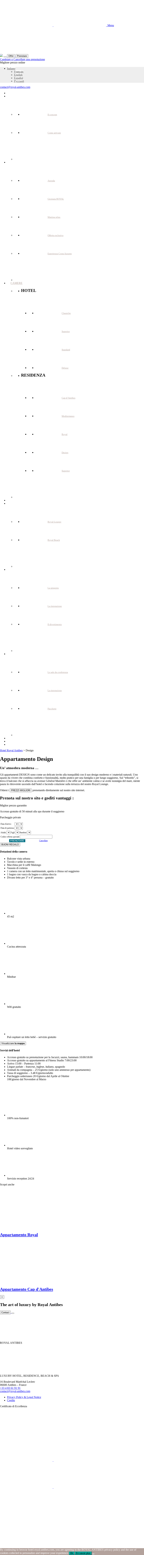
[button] (11, 68)
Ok (71, 1553)
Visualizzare (13, 1043)
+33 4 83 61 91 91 (10, 1388)
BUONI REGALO (10, 844)
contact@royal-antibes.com (15, 87)
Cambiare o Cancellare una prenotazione (22, 59)
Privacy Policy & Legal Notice (24, 1397)
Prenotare (22, 56)
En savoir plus (83, 1553)
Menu (110, 25)
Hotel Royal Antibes (11, 750)
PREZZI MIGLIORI (20, 790)
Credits (11, 1400)
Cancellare (43, 840)
